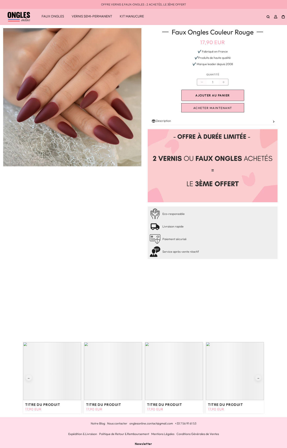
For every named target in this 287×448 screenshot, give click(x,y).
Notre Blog (98, 423)
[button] (29, 378)
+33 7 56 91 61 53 (185, 423)
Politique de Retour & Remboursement (124, 434)
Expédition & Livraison (82, 434)
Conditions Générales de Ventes (197, 434)
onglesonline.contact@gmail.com (151, 423)
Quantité (212, 74)
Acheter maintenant (212, 108)
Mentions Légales (162, 434)
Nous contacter (117, 423)
